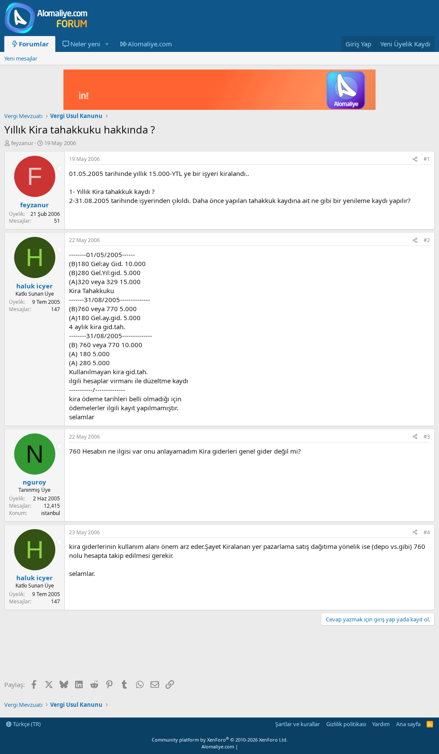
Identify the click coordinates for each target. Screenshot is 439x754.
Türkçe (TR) (26, 724)
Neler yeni (85, 43)
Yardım (381, 724)
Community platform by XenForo (220, 739)
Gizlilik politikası (346, 724)
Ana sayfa (408, 724)
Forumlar (34, 43)
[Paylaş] (415, 159)
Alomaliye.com (150, 43)
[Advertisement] (160, 653)
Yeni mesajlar (20, 58)
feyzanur (22, 143)
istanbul (50, 513)
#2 (427, 240)
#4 (427, 532)
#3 (427, 436)
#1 (427, 159)
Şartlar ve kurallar (297, 724)
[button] (107, 44)
